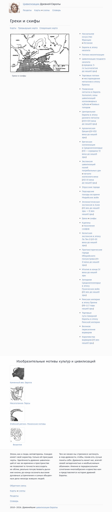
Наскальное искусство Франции (88, 36)
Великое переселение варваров (88, 329)
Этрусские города (91, 187)
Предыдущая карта (28, 28)
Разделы (27, 10)
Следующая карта (48, 28)
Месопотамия (16, 403)
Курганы (86, 222)
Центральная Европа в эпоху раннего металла (90, 114)
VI (93, 239)
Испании (88, 43)
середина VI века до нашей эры (91, 154)
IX (91, 131)
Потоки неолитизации (93, 54)
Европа (28, 382)
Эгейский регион (18, 424)
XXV (84, 121)
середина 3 (88, 65)
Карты (37, 10)
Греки (84, 218)
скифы (93, 218)
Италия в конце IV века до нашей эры (91, 272)
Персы (27, 403)
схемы (46, 10)
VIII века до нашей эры (89, 134)
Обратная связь (18, 485)
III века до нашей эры (89, 242)
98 (84, 305)
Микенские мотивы (36, 424)
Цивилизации (31, 4)
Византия (17, 445)
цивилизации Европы (47, 507)
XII (84, 179)
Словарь (56, 10)
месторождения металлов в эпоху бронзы (91, 81)
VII (84, 151)
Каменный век (17, 382)
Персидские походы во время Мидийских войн (91, 194)
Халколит (86, 95)
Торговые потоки (90, 75)
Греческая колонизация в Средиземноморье (92, 144)
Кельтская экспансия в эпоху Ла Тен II (91, 236)
